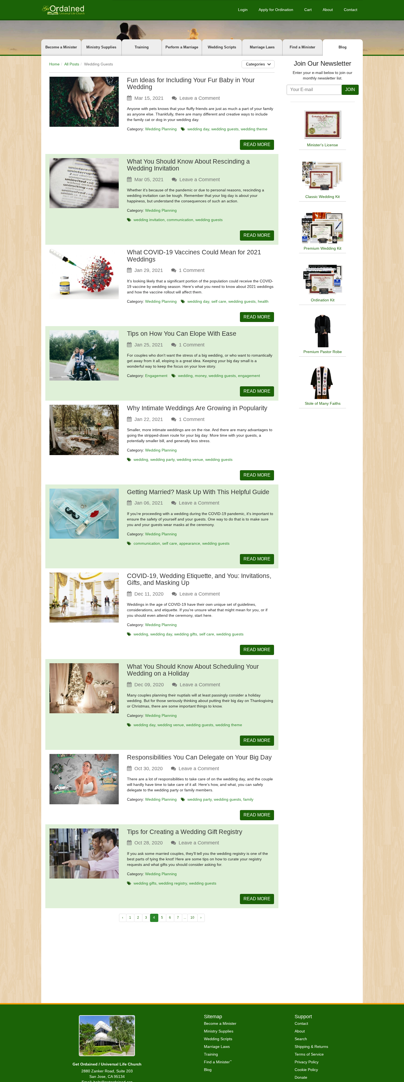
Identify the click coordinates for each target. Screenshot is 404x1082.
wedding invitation (149, 219)
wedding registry (173, 883)
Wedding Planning (161, 129)
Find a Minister (302, 47)
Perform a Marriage (181, 47)
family (248, 799)
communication (180, 219)
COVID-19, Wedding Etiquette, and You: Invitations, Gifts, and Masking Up (199, 579)
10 (192, 917)
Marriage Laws (262, 47)
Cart (308, 9)
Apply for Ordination (276, 9)
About (328, 9)
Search (301, 1039)
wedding (185, 375)
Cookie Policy (306, 1069)
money (200, 375)
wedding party (162, 459)
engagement (249, 375)
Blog (343, 47)
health (263, 301)
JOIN (350, 89)
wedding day (198, 129)
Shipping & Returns (311, 1046)
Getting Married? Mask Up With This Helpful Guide (198, 491)
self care (218, 301)
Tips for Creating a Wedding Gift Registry (184, 831)
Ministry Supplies (101, 47)
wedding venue (190, 459)
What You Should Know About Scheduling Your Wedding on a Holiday (193, 670)
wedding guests (225, 129)
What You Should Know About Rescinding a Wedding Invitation (188, 165)
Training (142, 47)
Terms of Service (309, 1054)
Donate (301, 1077)
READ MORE (256, 144)
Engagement (156, 375)
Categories (255, 64)
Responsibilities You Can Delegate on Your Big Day (199, 757)
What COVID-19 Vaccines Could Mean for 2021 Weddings (194, 256)
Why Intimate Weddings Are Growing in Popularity (197, 408)
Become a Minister (61, 47)
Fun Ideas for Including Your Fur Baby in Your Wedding (191, 83)
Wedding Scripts (222, 47)
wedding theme (254, 129)
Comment (191, 270)
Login (243, 9)
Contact (350, 9)
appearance (189, 543)
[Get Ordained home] (63, 9)
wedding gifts (185, 634)
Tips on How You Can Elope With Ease (181, 333)
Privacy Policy (307, 1062)
